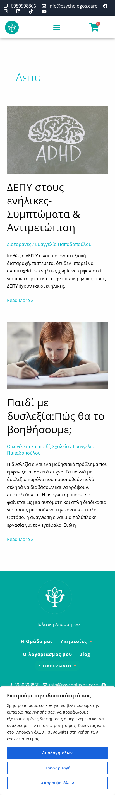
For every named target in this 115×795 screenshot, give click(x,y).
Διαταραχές (19, 244)
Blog (84, 654)
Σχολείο (60, 446)
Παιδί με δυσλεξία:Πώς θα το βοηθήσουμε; (55, 415)
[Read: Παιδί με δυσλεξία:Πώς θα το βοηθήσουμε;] (57, 355)
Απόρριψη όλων (57, 783)
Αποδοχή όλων (57, 752)
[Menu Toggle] (57, 27)
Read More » (20, 300)
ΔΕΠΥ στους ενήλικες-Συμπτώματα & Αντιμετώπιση (43, 207)
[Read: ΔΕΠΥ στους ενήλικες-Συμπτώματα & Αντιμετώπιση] (57, 139)
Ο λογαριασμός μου (47, 654)
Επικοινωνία (54, 666)
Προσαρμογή (57, 767)
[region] (57, 740)
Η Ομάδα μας (37, 641)
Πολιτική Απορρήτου (57, 624)
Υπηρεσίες (73, 641)
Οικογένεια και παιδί (28, 446)
